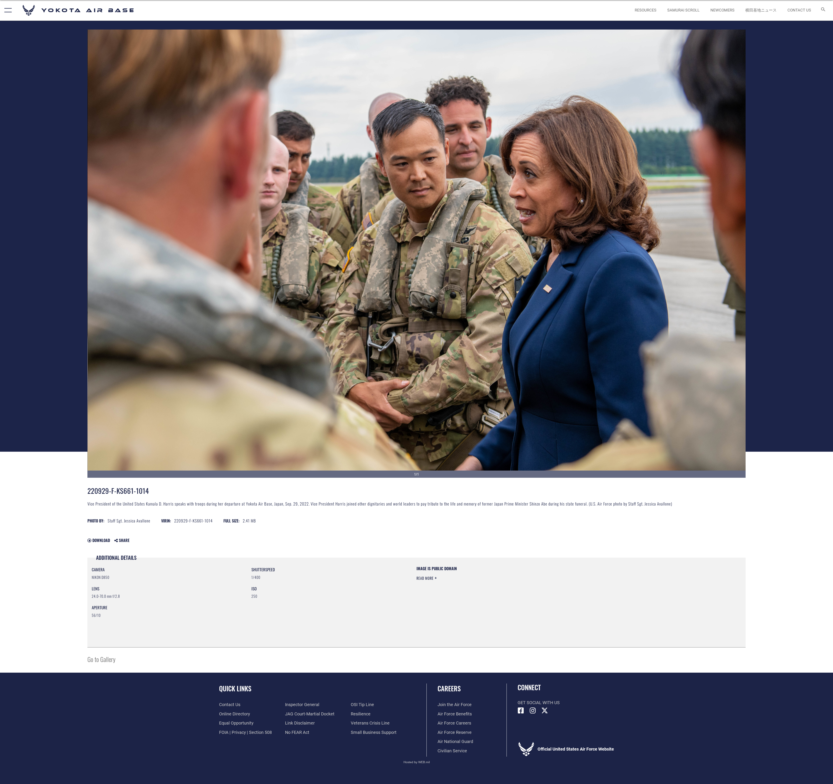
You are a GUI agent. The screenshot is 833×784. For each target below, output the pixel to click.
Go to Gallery (101, 659)
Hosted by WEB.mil (416, 762)
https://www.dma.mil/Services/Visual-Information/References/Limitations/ (554, 594)
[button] (7, 10)
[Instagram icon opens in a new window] (533, 710)
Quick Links (235, 688)
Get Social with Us (539, 702)
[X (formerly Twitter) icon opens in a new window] (544, 710)
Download (100, 540)
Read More (425, 578)
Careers (449, 688)
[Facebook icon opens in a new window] (521, 710)
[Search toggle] (823, 10)
